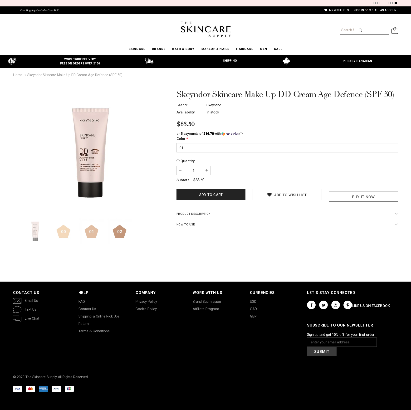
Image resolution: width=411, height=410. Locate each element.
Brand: (182, 105)
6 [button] (387, 3)
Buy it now (363, 197)
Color (182, 139)
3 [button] (374, 3)
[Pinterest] (347, 305)
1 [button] (366, 3)
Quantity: (188, 161)
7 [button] (391, 3)
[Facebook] (311, 305)
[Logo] (205, 29)
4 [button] (378, 3)
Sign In (359, 10)
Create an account (383, 10)
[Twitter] (323, 305)
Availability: (186, 112)
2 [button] (370, 3)
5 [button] (383, 3)
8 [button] (396, 3)
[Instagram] (335, 305)
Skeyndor (213, 105)
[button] (287, 134)
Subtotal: (183, 180)
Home (18, 75)
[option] (91, 151)
